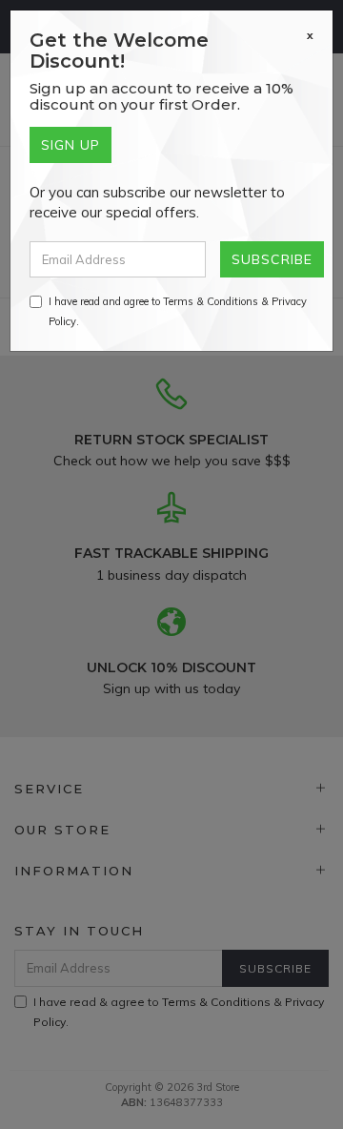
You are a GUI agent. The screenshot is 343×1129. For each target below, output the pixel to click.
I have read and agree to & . (178, 311)
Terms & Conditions (210, 301)
